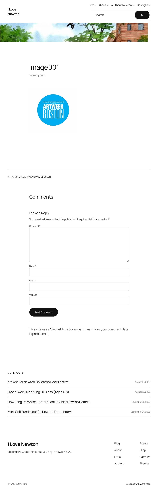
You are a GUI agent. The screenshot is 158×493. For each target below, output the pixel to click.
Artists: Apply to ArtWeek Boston (31, 176)
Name (32, 265)
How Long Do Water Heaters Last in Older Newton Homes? (49, 402)
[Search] (142, 15)
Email (32, 280)
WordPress (145, 483)
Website (33, 294)
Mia (41, 75)
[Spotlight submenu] (149, 5)
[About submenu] (107, 5)
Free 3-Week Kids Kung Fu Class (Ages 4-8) (38, 392)
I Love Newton (13, 11)
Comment (34, 225)
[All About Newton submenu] (133, 5)
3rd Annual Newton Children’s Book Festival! (39, 382)
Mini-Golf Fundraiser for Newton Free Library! (40, 411)
